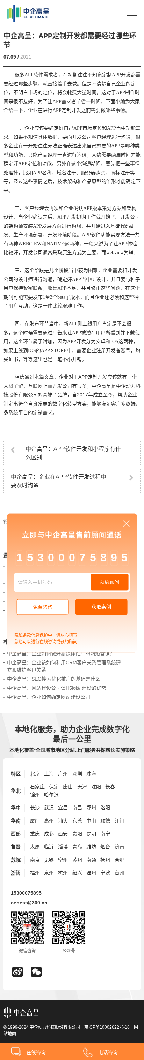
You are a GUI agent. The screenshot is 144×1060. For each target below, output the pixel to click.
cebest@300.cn (29, 903)
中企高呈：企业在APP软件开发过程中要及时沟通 (58, 481)
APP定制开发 (92, 377)
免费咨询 (42, 607)
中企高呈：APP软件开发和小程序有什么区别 (73, 453)
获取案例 (101, 607)
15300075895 (26, 893)
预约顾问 (109, 582)
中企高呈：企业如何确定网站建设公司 (48, 697)
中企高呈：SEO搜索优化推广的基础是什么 (53, 679)
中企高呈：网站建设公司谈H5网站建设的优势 (56, 688)
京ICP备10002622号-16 (107, 1027)
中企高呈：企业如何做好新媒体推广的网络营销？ (61, 653)
